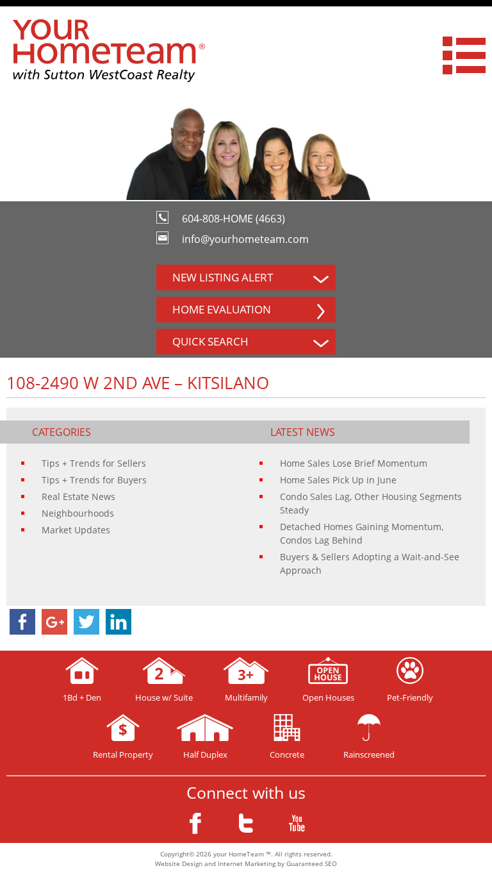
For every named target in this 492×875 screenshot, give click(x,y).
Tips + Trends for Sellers (94, 463)
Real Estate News (78, 496)
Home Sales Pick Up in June (338, 480)
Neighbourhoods (78, 513)
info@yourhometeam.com (245, 239)
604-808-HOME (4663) (233, 219)
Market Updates (76, 530)
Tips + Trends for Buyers (94, 480)
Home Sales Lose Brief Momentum (353, 463)
